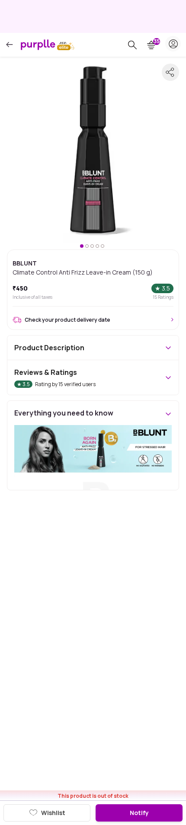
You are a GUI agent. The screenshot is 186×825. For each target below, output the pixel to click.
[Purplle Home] (38, 44)
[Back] (9, 44)
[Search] (132, 45)
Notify (139, 813)
